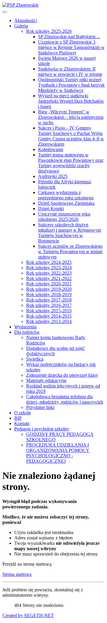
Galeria (21, 25)
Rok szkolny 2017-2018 (49, 299)
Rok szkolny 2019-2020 (49, 289)
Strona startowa (17, 574)
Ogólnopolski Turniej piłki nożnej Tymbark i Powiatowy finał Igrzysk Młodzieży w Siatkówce (71, 85)
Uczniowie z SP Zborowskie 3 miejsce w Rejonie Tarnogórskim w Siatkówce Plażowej (71, 47)
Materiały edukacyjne (46, 380)
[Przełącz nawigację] (4, 12)
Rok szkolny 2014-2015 (49, 316)
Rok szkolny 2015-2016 (49, 310)
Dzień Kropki (51, 208)
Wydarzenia (25, 326)
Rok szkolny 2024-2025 (49, 262)
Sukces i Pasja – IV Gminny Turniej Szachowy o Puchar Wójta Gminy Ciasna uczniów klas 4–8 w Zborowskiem (71, 136)
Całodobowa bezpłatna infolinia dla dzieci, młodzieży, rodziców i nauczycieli (64, 399)
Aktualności (25, 20)
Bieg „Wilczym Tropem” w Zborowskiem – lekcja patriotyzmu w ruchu (70, 117)
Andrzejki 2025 (52, 176)
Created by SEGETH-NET (28, 615)
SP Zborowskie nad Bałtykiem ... (69, 36)
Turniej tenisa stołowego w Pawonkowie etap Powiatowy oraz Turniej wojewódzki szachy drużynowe (70, 162)
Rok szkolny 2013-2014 (49, 321)
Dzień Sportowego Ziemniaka (66, 203)
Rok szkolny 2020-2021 (49, 283)
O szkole (22, 412)
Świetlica (34, 359)
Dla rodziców (27, 332)
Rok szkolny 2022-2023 (49, 273)
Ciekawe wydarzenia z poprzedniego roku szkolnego (66, 195)
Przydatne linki (40, 407)
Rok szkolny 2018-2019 (49, 294)
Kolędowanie (50, 149)
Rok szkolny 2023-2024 (49, 267)
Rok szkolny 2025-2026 (49, 31)
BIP (18, 418)
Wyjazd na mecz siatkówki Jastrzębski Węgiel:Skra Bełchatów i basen (71, 101)
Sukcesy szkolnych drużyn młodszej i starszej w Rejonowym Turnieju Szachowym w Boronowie (69, 232)
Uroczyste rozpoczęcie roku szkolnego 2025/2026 (64, 216)
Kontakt (21, 423)
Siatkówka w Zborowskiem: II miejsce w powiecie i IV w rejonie (70, 71)
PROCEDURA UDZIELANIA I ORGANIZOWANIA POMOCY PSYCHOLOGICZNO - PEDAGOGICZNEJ (57, 453)
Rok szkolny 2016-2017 (49, 305)
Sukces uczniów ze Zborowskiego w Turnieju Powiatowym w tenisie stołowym (70, 251)
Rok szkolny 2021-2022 (49, 278)
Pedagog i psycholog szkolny (41, 428)
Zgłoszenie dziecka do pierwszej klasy (62, 375)
